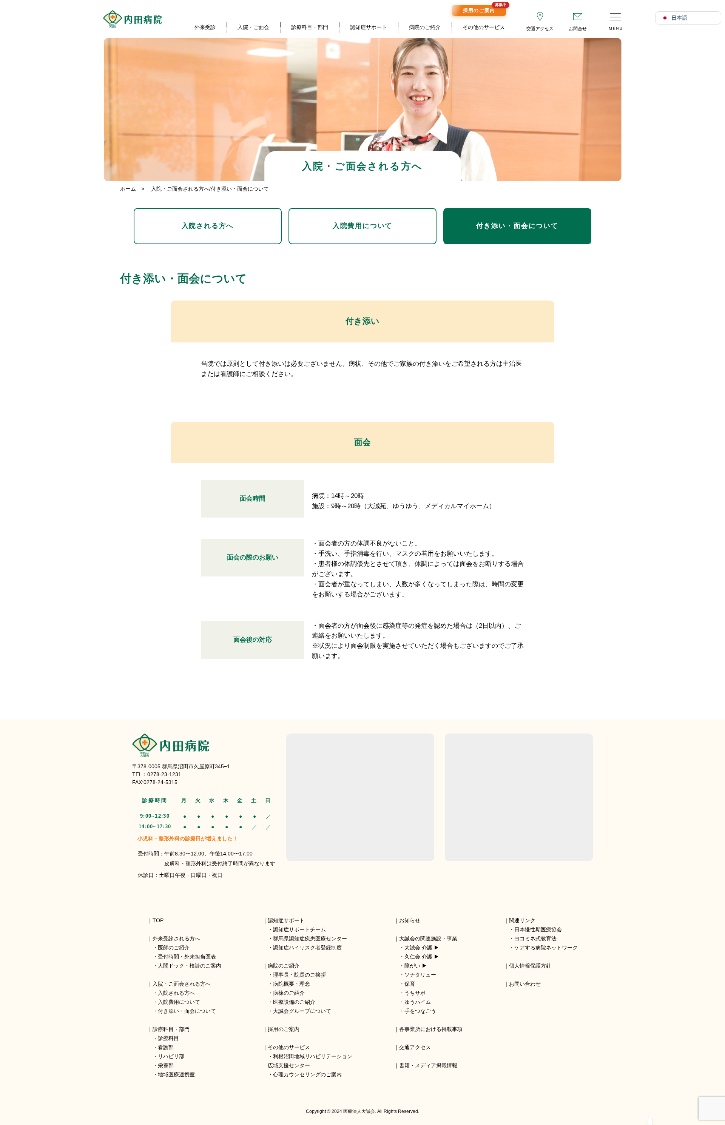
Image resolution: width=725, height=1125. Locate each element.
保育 (409, 984)
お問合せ (578, 28)
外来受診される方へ (176, 938)
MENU (615, 19)
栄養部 (166, 1065)
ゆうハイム (417, 1002)
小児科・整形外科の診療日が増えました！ (187, 838)
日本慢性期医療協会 (538, 929)
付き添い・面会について (517, 226)
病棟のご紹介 (289, 993)
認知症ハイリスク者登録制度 (307, 948)
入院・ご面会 (253, 27)
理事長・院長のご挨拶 (299, 975)
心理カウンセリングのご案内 (307, 1074)
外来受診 (205, 27)
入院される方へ (208, 226)
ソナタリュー (420, 975)
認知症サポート (368, 27)
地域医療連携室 (176, 1074)
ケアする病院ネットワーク (546, 948)
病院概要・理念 (291, 984)
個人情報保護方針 (530, 966)
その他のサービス (484, 27)
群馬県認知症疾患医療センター (310, 938)
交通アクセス (540, 28)
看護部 (166, 1047)
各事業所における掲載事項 (431, 1029)
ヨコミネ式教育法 (535, 938)
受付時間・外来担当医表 (187, 957)
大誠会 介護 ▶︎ (421, 948)
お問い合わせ (525, 984)
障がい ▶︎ (415, 966)
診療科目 (168, 1038)
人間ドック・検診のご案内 (189, 966)
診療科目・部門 (309, 27)
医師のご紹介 (174, 948)
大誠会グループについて (302, 1011)
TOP (158, 920)
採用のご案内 (484, 9)
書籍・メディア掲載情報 (428, 1065)
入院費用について (362, 226)
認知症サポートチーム (299, 929)
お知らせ (409, 920)
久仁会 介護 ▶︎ (421, 957)
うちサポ (415, 993)
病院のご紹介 (425, 27)
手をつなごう (420, 1011)
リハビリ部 (171, 1056)
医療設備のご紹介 (294, 1002)
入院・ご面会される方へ (182, 984)
